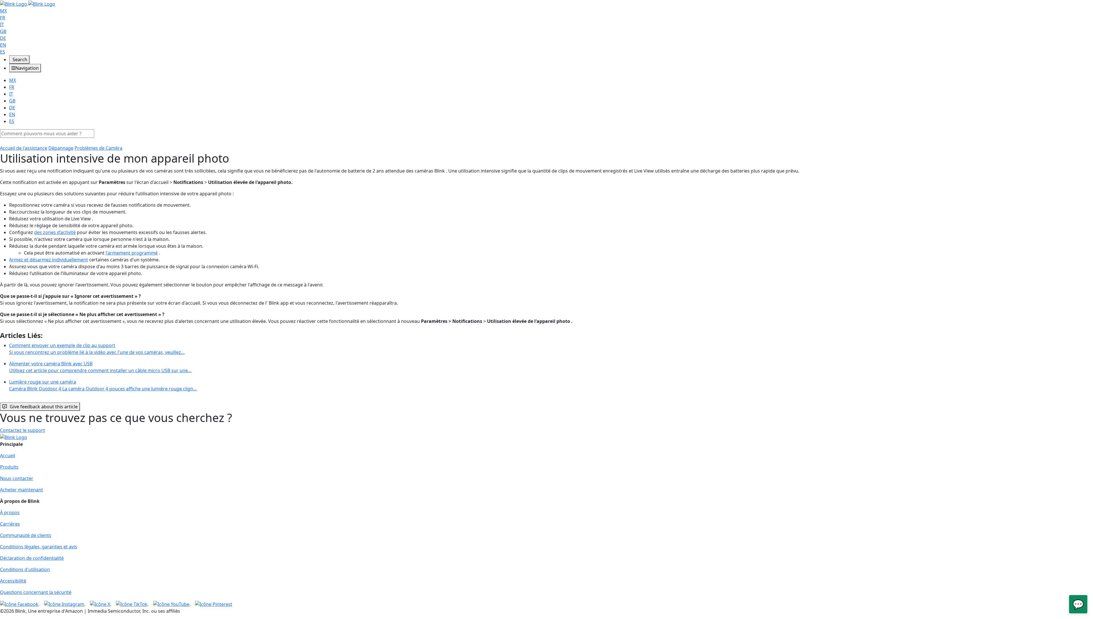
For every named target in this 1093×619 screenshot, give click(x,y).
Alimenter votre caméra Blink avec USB (100, 367)
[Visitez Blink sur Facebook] (20, 603)
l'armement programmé (132, 253)
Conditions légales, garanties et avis (38, 547)
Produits (9, 467)
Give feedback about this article (44, 406)
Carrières (10, 524)
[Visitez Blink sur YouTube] (171, 603)
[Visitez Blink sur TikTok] (132, 603)
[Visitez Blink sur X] (100, 603)
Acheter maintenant (21, 490)
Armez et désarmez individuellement (48, 260)
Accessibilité (13, 581)
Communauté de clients (25, 535)
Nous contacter (16, 478)
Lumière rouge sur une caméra (103, 385)
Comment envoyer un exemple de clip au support (97, 348)
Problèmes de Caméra (98, 148)
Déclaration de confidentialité (32, 558)
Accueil (7, 455)
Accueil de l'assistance (23, 148)
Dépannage (60, 148)
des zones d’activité (55, 232)
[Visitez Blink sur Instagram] (64, 603)
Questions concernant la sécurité (35, 592)
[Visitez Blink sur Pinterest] (213, 603)
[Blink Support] (27, 3)
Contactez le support (22, 430)
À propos (10, 512)
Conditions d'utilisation (25, 569)
